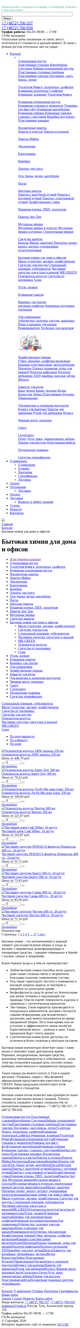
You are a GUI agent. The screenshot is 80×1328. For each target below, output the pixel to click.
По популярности (22, 736)
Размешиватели (29, 328)
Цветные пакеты (29, 191)
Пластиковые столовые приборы (41, 72)
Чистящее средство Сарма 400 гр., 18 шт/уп (32, 896)
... (31, 934)
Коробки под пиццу (61, 116)
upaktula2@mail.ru (14, 1306)
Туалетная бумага (59, 94)
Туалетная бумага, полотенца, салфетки (45, 87)
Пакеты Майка (28, 139)
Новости (29, 1298)
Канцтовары (26, 153)
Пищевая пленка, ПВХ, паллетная (42, 209)
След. (41, 934)
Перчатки (25, 368)
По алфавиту (19, 740)
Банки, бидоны (46, 390)
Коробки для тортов (32, 302)
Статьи (17, 1298)
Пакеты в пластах (30, 131)
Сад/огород (26, 435)
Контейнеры (58, 65)
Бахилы (23, 242)
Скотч (22, 427)
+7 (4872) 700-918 (17, 27)
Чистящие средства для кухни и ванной (42, 270)
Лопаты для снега (30, 168)
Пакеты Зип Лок (29, 217)
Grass (37, 280)
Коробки (24, 161)
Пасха (22, 183)
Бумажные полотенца (33, 90)
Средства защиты (30, 239)
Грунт (22, 439)
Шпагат (23, 379)
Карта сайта (44, 1298)
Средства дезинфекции (34, 457)
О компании (26, 464)
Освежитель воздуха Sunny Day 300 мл (29, 773)
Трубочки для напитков (57, 328)
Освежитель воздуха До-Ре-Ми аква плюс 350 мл (36, 793)
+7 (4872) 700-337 (17, 23)
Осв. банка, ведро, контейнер (38, 176)
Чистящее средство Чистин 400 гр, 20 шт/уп (32, 915)
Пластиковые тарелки (33, 76)
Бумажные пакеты (31, 294)
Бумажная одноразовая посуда (39, 102)
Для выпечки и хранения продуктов (43, 405)
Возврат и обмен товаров (35, 502)
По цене (15, 744)
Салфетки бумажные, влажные (40, 92)
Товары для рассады (32, 442)
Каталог (7, 1291)
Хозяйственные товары (34, 357)
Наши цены (10, 1294)
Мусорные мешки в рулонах (32, 1183)
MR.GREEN (68, 272)
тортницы (25, 309)
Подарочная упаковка (33, 450)
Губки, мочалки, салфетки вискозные (44, 361)
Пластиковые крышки (33, 120)
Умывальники (28, 398)
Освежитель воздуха (32, 276)
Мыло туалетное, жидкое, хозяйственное (46, 261)
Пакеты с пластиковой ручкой (32, 1172)
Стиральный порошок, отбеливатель (42, 266)
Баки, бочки (26, 390)
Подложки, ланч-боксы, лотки (35, 1128)
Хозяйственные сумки (44, 202)
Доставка (24, 479)
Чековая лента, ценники (35, 420)
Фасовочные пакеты (32, 128)
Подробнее (9, 766)
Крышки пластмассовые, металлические (46, 364)
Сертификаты (27, 476)
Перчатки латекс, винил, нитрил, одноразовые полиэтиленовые (48, 246)
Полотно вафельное (43, 372)
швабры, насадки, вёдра (58, 376)
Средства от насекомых (34, 648)
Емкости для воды (30, 387)
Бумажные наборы (31, 113)
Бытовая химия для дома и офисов (42, 257)
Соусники (25, 68)
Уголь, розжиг (28, 287)
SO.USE (63, 1324)
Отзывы (23, 468)
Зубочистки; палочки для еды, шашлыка (46, 320)
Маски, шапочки (42, 242)
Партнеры (25, 472)
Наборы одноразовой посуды (53, 68)
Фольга (68, 413)
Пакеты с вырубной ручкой (37, 194)
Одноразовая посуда (32, 61)
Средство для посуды (33, 265)
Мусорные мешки (30, 224)
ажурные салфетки (31, 305)
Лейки (38, 394)
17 (35, 934)
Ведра (62, 390)
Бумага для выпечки (32, 409)
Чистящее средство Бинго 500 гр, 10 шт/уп (31, 877)
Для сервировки (29, 317)
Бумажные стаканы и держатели (40, 105)
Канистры (25, 394)
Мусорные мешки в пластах (37, 228)
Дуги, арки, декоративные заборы (50, 439)
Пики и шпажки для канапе (37, 324)
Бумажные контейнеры (53, 109)
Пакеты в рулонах (56, 131)
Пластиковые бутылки (58, 394)
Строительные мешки (58, 231)
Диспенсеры (26, 146)
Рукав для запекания (47, 413)
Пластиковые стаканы (33, 65)
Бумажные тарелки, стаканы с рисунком (45, 114)
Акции (6, 1298)
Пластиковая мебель (61, 442)
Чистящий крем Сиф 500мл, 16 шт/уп (28, 831)
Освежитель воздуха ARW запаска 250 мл (31, 754)
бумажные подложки (59, 305)
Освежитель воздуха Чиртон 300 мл (27, 812)
